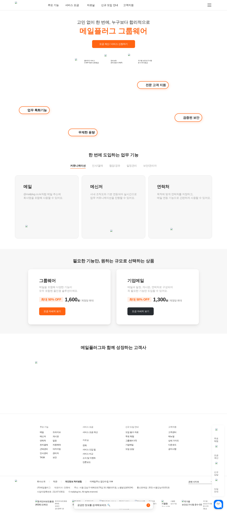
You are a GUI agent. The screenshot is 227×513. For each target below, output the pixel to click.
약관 (55, 481)
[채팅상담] (218, 504)
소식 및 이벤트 (89, 458)
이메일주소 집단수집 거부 (101, 481)
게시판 (56, 436)
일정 (55, 441)
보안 (55, 457)
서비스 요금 (72, 5)
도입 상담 (129, 449)
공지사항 (172, 449)
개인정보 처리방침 (73, 481)
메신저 (43, 436)
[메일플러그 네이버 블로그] (202, 491)
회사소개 (41, 481)
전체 (85, 445)
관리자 (56, 453)
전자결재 (44, 445)
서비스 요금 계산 (90, 432)
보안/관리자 (150, 165)
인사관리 (44, 453)
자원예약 (57, 445)
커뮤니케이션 (78, 165)
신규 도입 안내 (109, 5)
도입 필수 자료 (132, 432)
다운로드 (172, 445)
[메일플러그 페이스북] (209, 491)
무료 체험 (129, 436)
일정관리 (132, 165)
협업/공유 (114, 165)
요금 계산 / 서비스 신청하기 (113, 44)
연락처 (43, 441)
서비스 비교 (88, 454)
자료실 (91, 5)
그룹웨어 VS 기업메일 (131, 443)
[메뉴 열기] (209, 5)
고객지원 (128, 5)
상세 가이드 (173, 441)
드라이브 (57, 432)
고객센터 (172, 432)
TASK (42, 457)
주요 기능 (53, 5)
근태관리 (44, 449)
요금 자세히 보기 (52, 311)
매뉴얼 (171, 436)
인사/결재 (97, 165)
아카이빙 (57, 449)
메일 (42, 432)
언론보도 (87, 462)
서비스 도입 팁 (89, 449)
